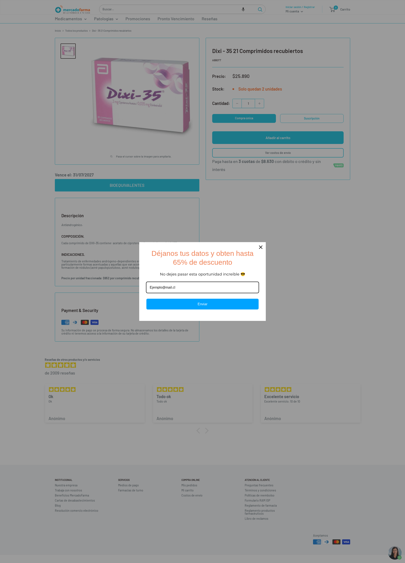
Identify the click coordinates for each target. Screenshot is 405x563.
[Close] (261, 247)
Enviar (202, 304)
